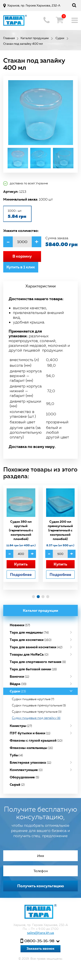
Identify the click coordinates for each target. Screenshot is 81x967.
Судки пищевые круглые (33, 699)
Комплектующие (26, 770)
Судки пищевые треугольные (37, 712)
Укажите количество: (21, 230)
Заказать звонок (40, 948)
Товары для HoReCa (29, 654)
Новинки (20, 625)
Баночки (19, 676)
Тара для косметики (30, 639)
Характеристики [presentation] (40, 286)
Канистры (21, 725)
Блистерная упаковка (30, 762)
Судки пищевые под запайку (36, 718)
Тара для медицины (29, 632)
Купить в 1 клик (20, 267)
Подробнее (21, 574)
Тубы (16, 755)
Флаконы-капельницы (31, 748)
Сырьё (17, 784)
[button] (33, 596)
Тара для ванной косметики (36, 647)
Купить (20, 564)
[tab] (40, 286)
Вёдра (18, 684)
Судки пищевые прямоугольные (39, 705)
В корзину (22, 256)
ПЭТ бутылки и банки (30, 733)
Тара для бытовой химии (33, 669)
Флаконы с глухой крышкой (36, 740)
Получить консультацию (40, 885)
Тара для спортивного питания (38, 662)
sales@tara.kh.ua (40, 933)
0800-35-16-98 (39, 940)
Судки (18, 691)
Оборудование (24, 777)
